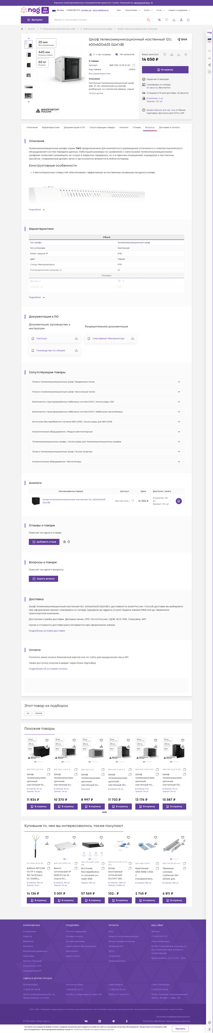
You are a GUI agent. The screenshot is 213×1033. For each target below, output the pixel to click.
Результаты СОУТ (32, 966)
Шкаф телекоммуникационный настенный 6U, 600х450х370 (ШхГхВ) (63, 780)
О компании (29, 931)
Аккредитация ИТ (32, 971)
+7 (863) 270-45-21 (74, 989)
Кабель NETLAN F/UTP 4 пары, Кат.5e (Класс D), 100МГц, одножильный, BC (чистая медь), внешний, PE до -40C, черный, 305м (36, 873)
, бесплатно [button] (158, 87)
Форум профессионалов (122, 941)
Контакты (28, 946)
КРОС (112, 951)
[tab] (32, 127)
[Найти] (148, 20)
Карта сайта (73, 956)
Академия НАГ (116, 946)
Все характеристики (100, 73)
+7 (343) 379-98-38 (31, 989)
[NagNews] (113, 1021)
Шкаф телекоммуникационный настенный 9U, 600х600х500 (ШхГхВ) (144, 780)
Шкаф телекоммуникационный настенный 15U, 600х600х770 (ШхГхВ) (172, 780)
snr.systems (114, 956)
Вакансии (28, 941)
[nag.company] (86, 1021)
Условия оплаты (74, 936)
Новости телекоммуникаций (124, 936)
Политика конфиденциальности (173, 1016)
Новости (27, 936)
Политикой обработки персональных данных (94, 1029)
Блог (119, 10)
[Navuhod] (100, 1021)
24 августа (152, 87)
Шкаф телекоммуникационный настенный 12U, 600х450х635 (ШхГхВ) (117, 780)
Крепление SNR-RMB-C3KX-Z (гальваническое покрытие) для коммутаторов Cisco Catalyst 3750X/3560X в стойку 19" (144, 874)
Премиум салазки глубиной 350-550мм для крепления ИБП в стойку (172, 874)
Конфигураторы (117, 961)
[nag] (127, 1021)
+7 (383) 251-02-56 (117, 989)
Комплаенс (72, 951)
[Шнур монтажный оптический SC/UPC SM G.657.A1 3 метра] (120, 845)
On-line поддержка (76, 931)
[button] (106, 3)
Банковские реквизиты (35, 951)
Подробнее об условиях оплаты (48, 668)
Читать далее (96, 93)
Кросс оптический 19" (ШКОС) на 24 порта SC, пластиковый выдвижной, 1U (62, 873)
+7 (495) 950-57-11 (73, 10)
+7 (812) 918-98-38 (159, 989)
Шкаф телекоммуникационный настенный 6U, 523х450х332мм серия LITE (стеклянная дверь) (90, 780)
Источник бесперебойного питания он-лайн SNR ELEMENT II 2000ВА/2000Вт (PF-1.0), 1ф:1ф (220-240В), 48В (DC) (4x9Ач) (90, 874)
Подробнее (35, 209)
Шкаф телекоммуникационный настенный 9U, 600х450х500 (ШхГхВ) (36, 780)
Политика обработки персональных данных (166, 1021)
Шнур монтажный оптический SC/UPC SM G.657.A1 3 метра (117, 873)
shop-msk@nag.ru (101, 10)
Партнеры (28, 956)
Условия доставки (75, 941)
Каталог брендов (32, 961)
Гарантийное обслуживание (81, 946)
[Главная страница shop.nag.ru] (35, 10)
